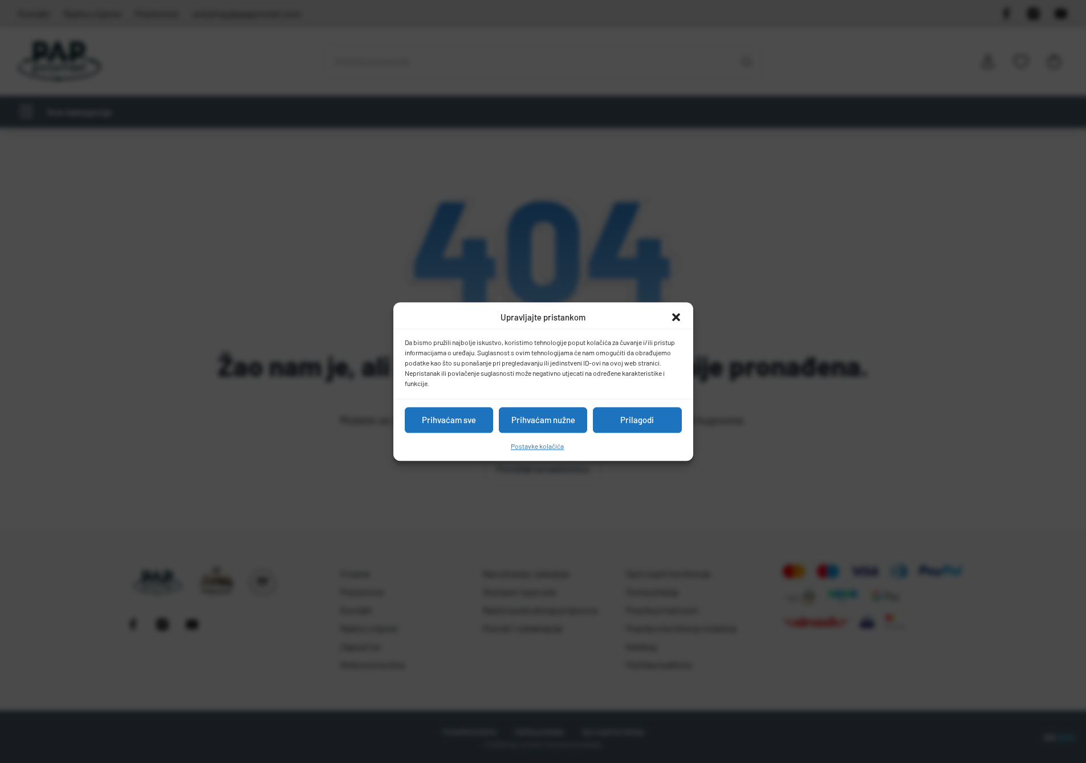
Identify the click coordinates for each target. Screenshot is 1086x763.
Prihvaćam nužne (543, 420)
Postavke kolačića (537, 446)
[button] (676, 317)
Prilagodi (637, 420)
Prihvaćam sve (449, 420)
